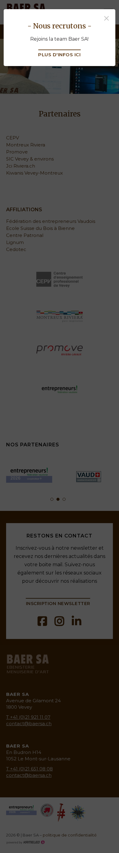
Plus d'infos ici (59, 54)
